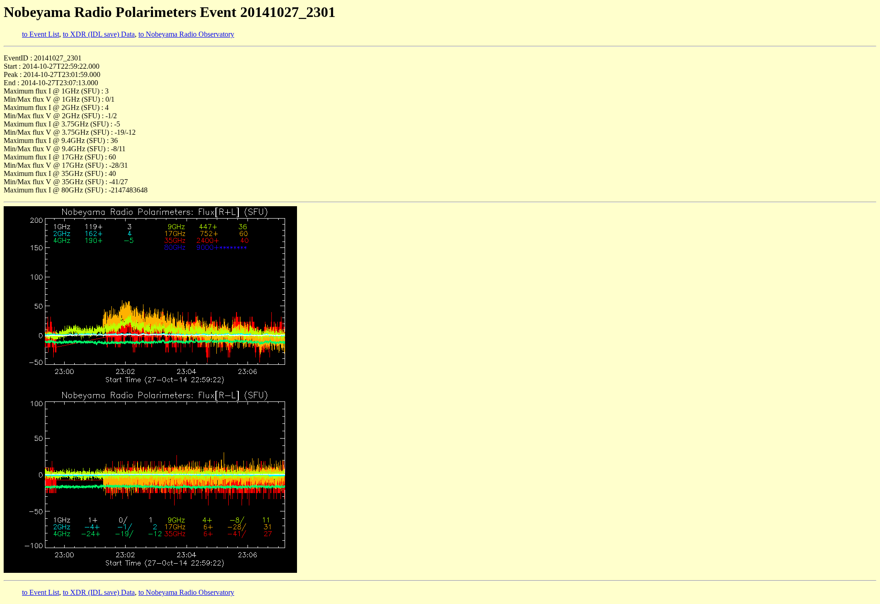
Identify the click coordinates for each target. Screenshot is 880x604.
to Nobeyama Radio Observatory (186, 34)
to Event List (40, 34)
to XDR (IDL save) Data (99, 34)
